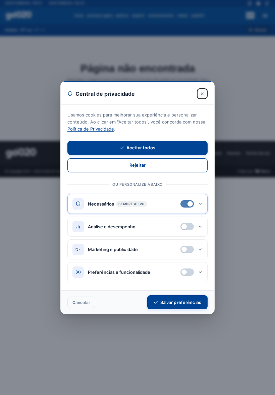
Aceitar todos (140, 147)
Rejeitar (137, 165)
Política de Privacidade (90, 129)
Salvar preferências (180, 302)
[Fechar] (202, 93)
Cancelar (81, 302)
